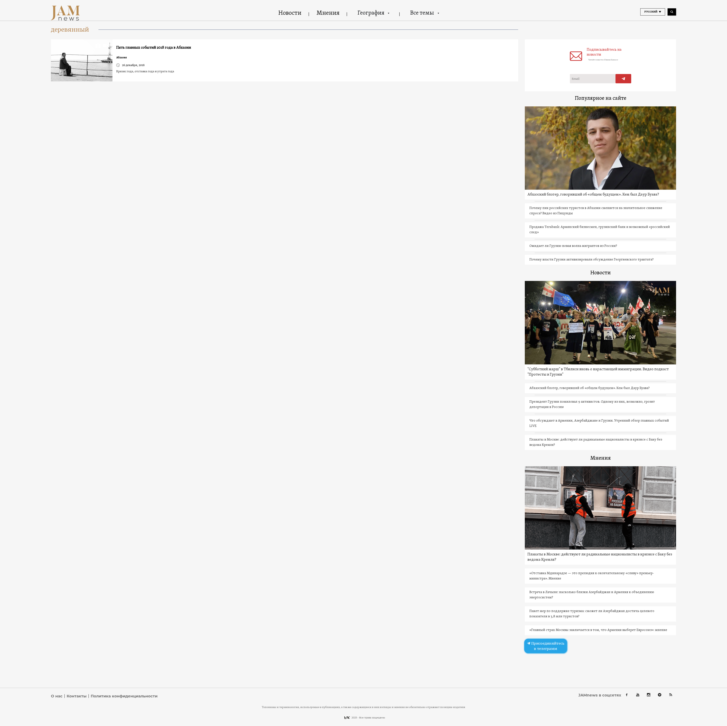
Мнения (328, 13)
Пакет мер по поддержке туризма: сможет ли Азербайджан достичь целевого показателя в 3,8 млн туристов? (591, 614)
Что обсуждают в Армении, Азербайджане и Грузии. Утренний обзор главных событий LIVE (599, 423)
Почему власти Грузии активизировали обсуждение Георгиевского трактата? (591, 259)
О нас (56, 696)
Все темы (422, 13)
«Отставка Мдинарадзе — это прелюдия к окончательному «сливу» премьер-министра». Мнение (591, 576)
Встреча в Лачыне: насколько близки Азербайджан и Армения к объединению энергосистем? (591, 595)
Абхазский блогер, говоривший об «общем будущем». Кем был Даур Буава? (593, 194)
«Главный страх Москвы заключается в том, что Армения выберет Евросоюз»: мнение (598, 630)
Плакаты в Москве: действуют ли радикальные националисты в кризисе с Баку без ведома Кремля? (595, 442)
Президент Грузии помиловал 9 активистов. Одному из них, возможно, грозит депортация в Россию (592, 404)
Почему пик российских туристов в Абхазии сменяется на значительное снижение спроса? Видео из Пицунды (595, 211)
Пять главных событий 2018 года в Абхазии (153, 47)
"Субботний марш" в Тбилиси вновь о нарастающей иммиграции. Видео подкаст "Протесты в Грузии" (598, 372)
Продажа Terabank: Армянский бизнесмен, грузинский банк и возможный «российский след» (599, 230)
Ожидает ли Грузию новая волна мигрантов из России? (573, 246)
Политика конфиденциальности (124, 696)
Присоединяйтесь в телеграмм (547, 646)
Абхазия (121, 57)
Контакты (77, 696)
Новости (289, 13)
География (370, 13)
